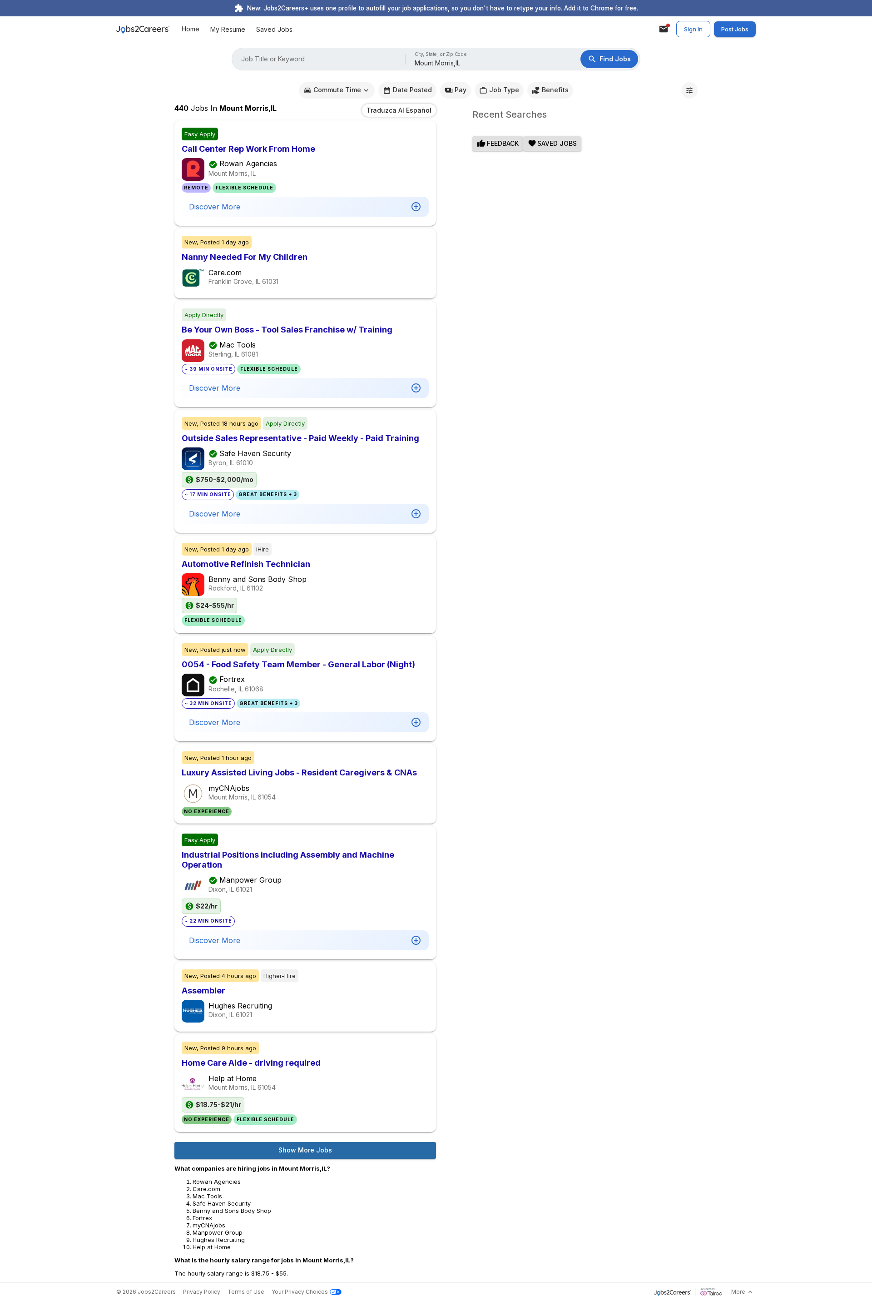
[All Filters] (689, 90)
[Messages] (663, 29)
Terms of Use (246, 1291)
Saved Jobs (274, 29)
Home (190, 29)
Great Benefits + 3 (267, 494)
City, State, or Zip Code (441, 54)
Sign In (693, 29)
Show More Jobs (305, 1150)
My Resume (227, 29)
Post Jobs (734, 29)
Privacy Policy (201, 1291)
